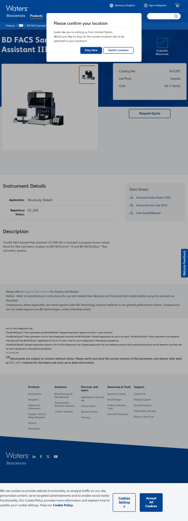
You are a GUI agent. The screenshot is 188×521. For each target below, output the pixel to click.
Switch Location (118, 50)
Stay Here (91, 50)
